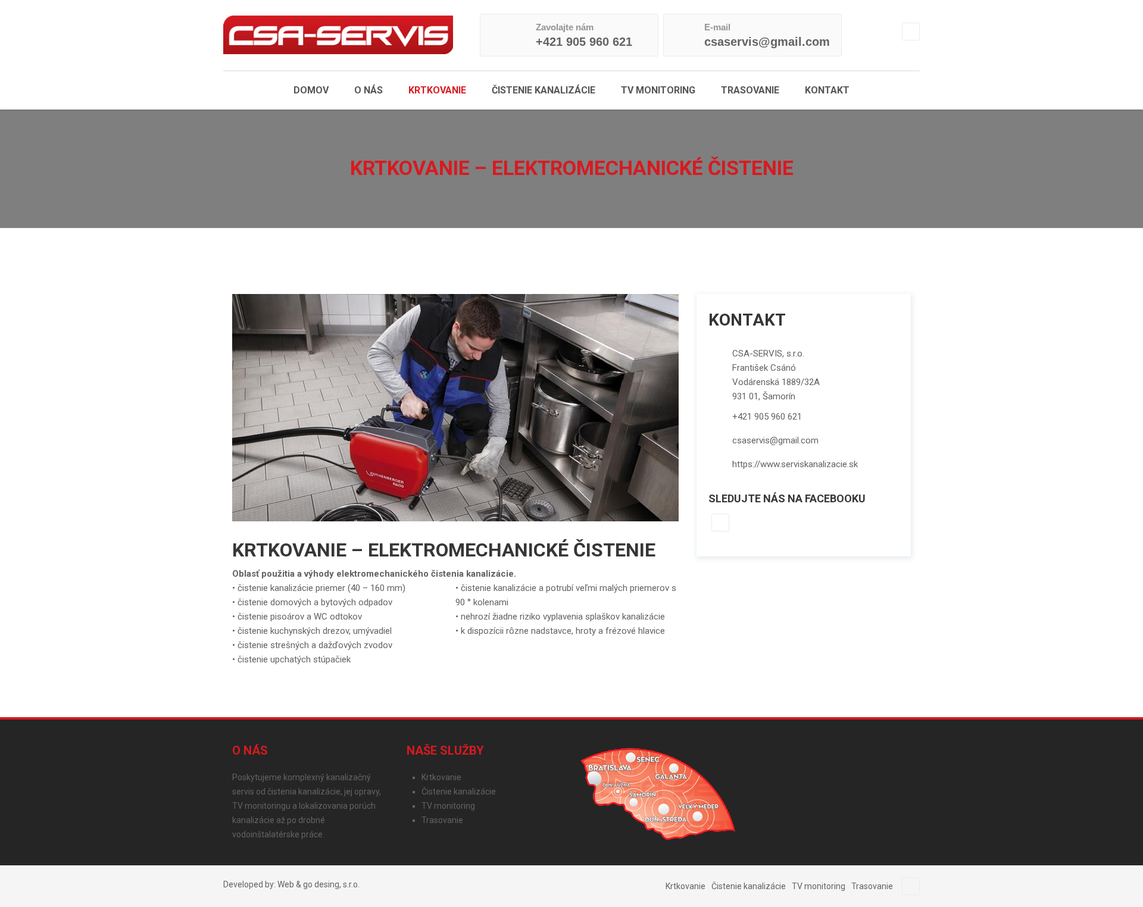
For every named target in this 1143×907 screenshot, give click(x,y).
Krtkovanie (437, 90)
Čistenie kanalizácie (543, 90)
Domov (311, 90)
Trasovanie (750, 90)
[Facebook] (911, 31)
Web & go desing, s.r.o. (318, 884)
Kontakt (827, 90)
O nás (368, 90)
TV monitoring (658, 90)
